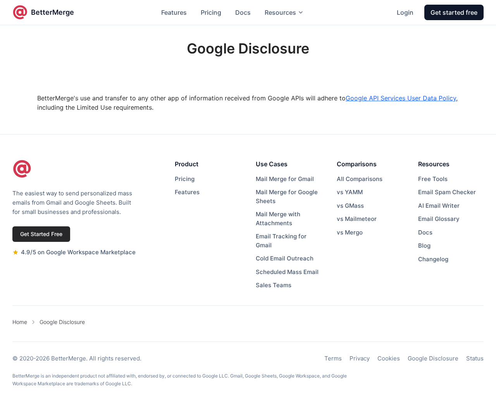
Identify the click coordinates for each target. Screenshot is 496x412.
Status (475, 358)
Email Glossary (439, 218)
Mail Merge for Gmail (285, 179)
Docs (243, 12)
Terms (333, 358)
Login (405, 12)
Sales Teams (273, 285)
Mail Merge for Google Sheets (287, 196)
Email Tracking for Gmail (281, 241)
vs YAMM (350, 192)
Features (174, 12)
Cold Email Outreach (284, 258)
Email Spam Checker (447, 192)
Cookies (388, 358)
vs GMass (350, 205)
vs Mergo (350, 232)
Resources (280, 12)
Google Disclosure (62, 322)
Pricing (211, 12)
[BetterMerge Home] (22, 169)
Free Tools (433, 179)
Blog (424, 245)
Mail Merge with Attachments (278, 218)
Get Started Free (41, 234)
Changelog (433, 259)
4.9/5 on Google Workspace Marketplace (78, 252)
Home (19, 322)
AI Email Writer (439, 205)
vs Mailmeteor (357, 218)
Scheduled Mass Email (287, 272)
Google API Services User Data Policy (401, 98)
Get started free (454, 12)
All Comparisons (359, 179)
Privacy (360, 358)
